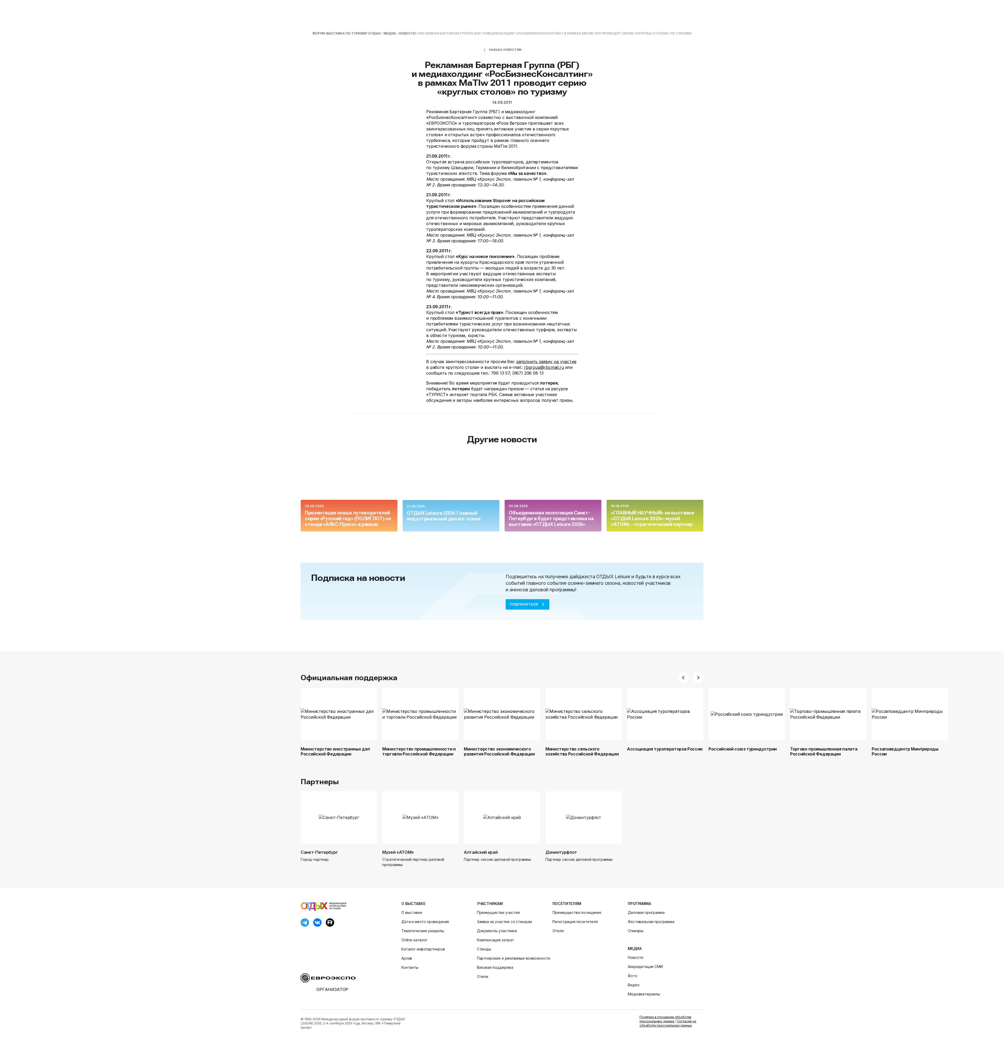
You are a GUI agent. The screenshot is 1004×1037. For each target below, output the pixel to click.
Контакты (409, 967)
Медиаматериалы (644, 994)
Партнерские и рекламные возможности (513, 958)
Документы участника (497, 931)
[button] (683, 677)
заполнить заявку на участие (546, 361)
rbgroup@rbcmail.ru (544, 367)
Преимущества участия (498, 912)
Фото (632, 975)
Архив (406, 958)
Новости (635, 957)
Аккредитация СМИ (645, 966)
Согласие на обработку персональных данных (668, 1023)
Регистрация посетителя (575, 921)
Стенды (484, 949)
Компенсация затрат (495, 940)
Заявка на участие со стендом (504, 921)
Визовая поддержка (495, 967)
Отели (482, 976)
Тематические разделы (422, 931)
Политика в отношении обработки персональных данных (665, 1019)
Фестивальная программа (651, 921)
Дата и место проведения (425, 921)
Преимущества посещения (576, 912)
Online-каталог (414, 940)
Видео (633, 985)
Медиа (634, 948)
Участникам (490, 903)
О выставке (413, 903)
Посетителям (566, 903)
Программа (639, 903)
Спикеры (635, 931)
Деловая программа (646, 912)
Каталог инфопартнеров (423, 949)
